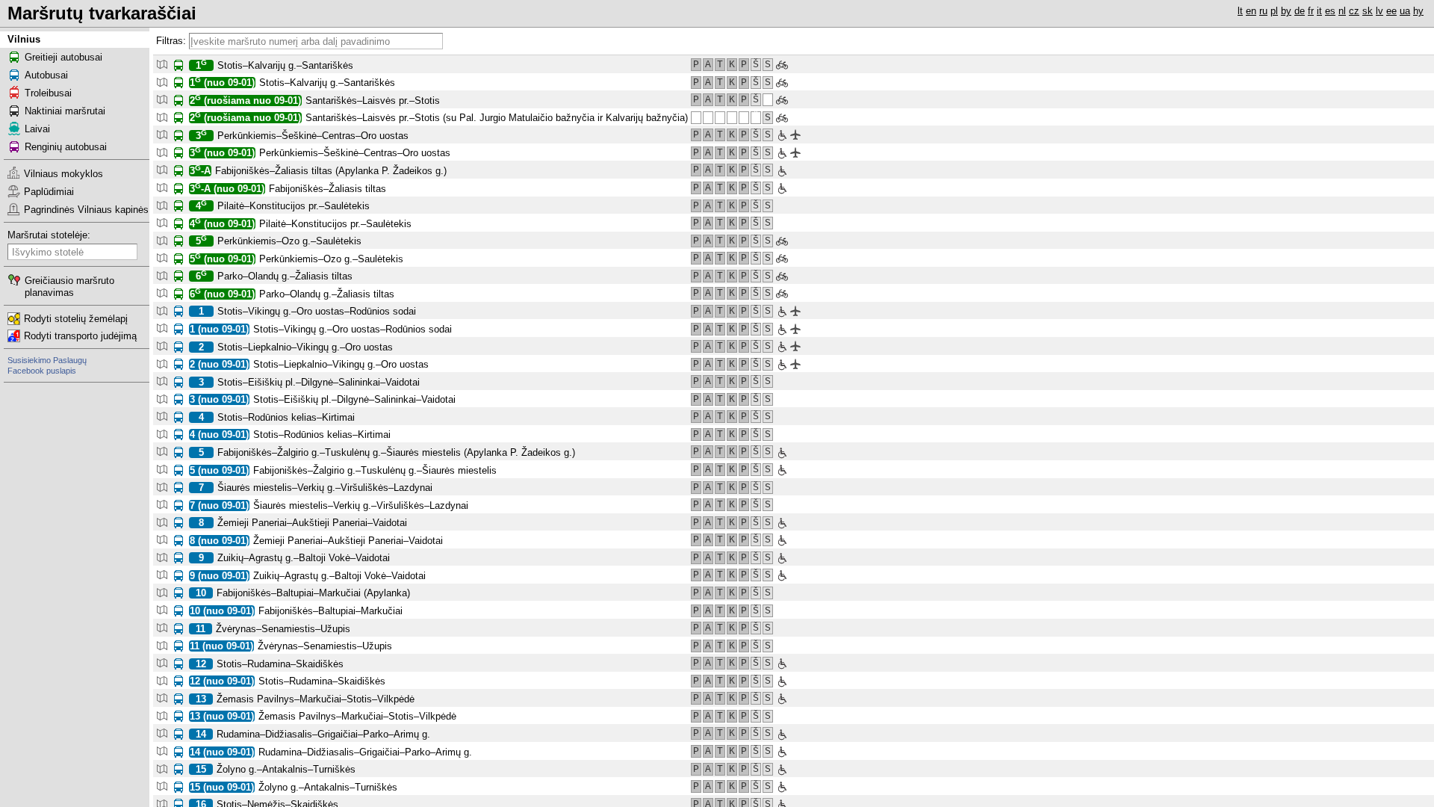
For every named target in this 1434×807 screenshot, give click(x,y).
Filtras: (171, 40)
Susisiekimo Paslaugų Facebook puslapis (47, 365)
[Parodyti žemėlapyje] (161, 63)
